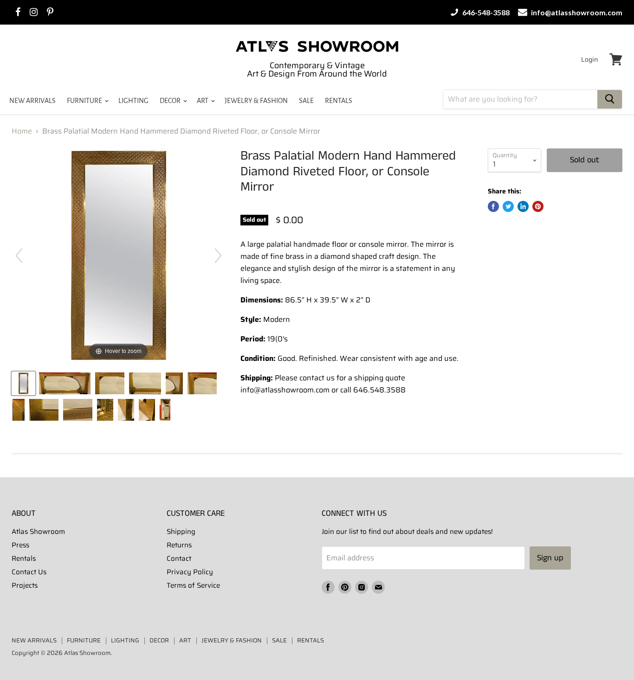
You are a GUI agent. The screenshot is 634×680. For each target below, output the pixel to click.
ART (203, 100)
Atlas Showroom (38, 531)
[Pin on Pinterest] (537, 206)
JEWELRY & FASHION (256, 100)
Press (20, 545)
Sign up (550, 558)
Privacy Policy (190, 571)
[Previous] (19, 256)
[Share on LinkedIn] (523, 206)
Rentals (24, 558)
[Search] (609, 99)
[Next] (218, 256)
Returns (179, 545)
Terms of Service (193, 585)
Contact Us (29, 571)
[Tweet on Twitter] (508, 206)
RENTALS (338, 100)
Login (589, 59)
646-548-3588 (485, 12)
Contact (179, 558)
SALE (306, 100)
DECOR (171, 100)
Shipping (181, 531)
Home (22, 131)
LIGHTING (133, 100)
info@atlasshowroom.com (576, 12)
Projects (25, 585)
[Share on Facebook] (493, 206)
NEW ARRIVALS (32, 100)
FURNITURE (85, 100)
